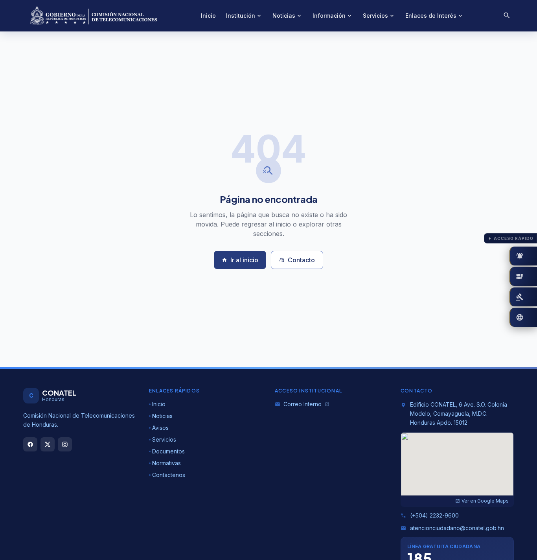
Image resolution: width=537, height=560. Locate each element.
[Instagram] (65, 444)
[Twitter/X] (47, 444)
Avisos (160, 427)
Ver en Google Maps (482, 501)
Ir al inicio (240, 260)
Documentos (168, 451)
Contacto (297, 260)
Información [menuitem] (333, 15)
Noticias (162, 416)
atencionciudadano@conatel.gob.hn (452, 528)
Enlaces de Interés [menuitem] (434, 15)
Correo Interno (302, 404)
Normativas (166, 463)
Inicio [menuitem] (208, 15)
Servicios (164, 439)
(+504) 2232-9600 (430, 515)
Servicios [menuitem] (379, 15)
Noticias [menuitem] (287, 15)
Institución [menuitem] (244, 15)
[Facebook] (30, 444)
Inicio (159, 404)
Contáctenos (168, 475)
